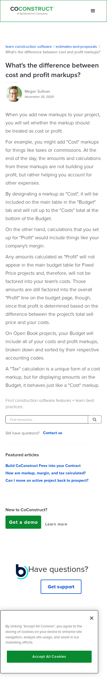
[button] (93, 11)
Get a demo (23, 522)
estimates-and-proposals (76, 46)
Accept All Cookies (49, 656)
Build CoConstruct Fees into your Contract (43, 466)
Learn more (56, 524)
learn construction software (28, 46)
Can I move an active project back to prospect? (46, 480)
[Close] (92, 618)
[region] (49, 642)
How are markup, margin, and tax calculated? (45, 473)
